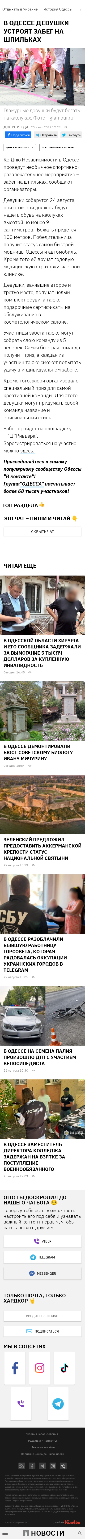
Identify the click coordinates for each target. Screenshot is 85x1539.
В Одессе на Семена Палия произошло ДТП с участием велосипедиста (40, 1057)
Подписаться (47, 1331)
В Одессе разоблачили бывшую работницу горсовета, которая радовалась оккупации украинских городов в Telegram (35, 954)
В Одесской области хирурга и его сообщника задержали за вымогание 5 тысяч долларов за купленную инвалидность (42, 652)
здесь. (27, 450)
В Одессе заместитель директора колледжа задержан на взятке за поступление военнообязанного (34, 1156)
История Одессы (57, 9)
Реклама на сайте (43, 1447)
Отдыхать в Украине (20, 9)
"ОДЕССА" (32, 483)
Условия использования (42, 1434)
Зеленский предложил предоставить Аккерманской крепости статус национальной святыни (42, 848)
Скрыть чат (42, 531)
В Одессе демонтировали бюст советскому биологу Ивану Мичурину (38, 752)
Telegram (46, 1257)
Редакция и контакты (42, 1440)
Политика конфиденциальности (42, 1454)
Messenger (46, 1273)
